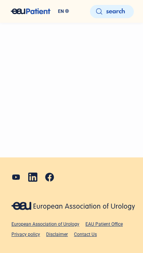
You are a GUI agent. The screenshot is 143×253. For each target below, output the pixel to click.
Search (115, 11)
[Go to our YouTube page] (16, 177)
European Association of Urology (45, 224)
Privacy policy (25, 234)
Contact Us (85, 234)
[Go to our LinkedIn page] (32, 177)
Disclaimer (57, 234)
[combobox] (70, 11)
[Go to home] (30, 11)
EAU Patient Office (104, 224)
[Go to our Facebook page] (49, 177)
